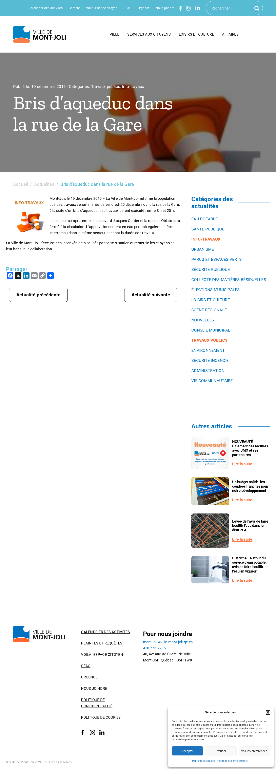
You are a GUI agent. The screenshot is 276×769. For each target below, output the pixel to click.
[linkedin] (101, 732)
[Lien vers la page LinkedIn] (197, 8)
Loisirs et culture (210, 299)
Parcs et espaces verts (216, 259)
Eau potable (204, 219)
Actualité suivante (151, 295)
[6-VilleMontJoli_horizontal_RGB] (40, 28)
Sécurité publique (210, 269)
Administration (207, 370)
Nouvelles (202, 320)
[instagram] (92, 732)
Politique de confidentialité (232, 760)
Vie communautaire (212, 380)
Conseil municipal (210, 330)
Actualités (44, 184)
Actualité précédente (38, 295)
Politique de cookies (203, 760)
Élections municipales (215, 289)
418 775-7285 (154, 648)
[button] (268, 712)
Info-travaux (133, 86)
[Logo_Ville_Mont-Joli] (40, 627)
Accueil (20, 184)
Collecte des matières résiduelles (228, 279)
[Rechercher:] (234, 8)
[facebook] (82, 732)
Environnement (208, 350)
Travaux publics (105, 86)
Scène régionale (209, 309)
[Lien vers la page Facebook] (180, 8)
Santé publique (207, 229)
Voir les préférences (254, 751)
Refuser (221, 751)
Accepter (187, 751)
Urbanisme (202, 249)
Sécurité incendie (210, 360)
